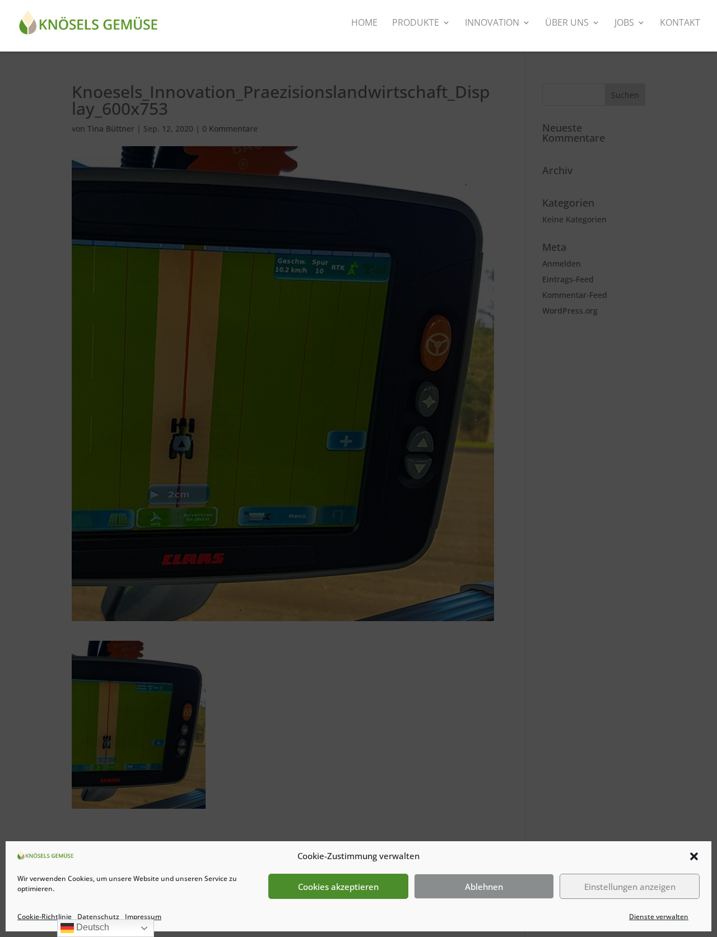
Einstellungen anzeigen (630, 886)
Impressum (143, 916)
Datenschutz (98, 916)
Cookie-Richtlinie (44, 916)
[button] (694, 856)
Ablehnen (484, 886)
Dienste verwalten (658, 916)
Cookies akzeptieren (338, 886)
